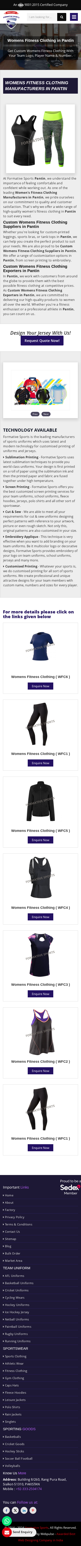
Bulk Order (12, 1253)
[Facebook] (6, 1510)
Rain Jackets (12, 1414)
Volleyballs (12, 1466)
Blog (7, 1246)
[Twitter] (15, 1510)
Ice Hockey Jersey (16, 1312)
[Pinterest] (32, 1510)
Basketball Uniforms (18, 1283)
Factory (9, 1210)
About (8, 1202)
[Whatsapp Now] (7, 1521)
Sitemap (10, 1239)
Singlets (10, 1422)
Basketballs (12, 1437)
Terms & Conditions (18, 1224)
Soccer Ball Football (18, 1458)
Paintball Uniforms (17, 1327)
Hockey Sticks (14, 1451)
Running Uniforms (17, 1341)
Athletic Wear (14, 1363)
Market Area (13, 1261)
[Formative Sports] (11, 20)
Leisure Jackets (15, 1400)
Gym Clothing (14, 1378)
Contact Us (12, 1232)
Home (8, 1195)
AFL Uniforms (14, 1276)
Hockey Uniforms (16, 1305)
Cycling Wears (14, 1297)
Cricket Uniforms (16, 1290)
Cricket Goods (14, 1444)
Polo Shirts (12, 1407)
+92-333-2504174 (29, 1489)
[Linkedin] (24, 1510)
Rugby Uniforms (16, 1334)
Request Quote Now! (42, 340)
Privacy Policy (14, 1217)
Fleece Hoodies (15, 1392)
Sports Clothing (15, 1356)
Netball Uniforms (16, 1319)
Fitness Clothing (15, 1371)
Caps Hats (11, 1385)
